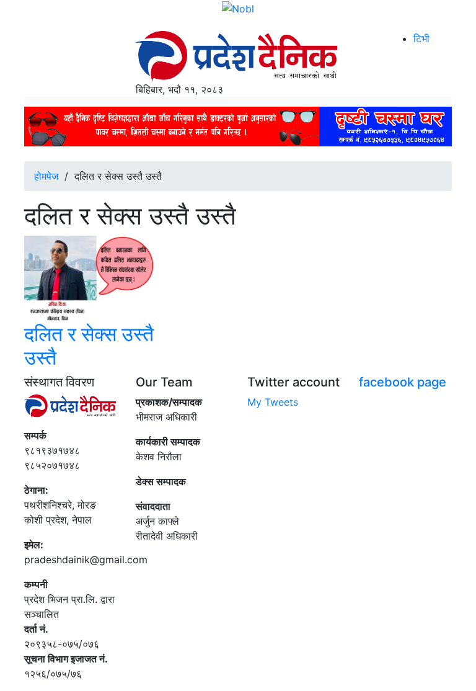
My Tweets (272, 402)
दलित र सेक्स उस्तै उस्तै (89, 346)
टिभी (421, 38)
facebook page (402, 382)
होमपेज (46, 176)
